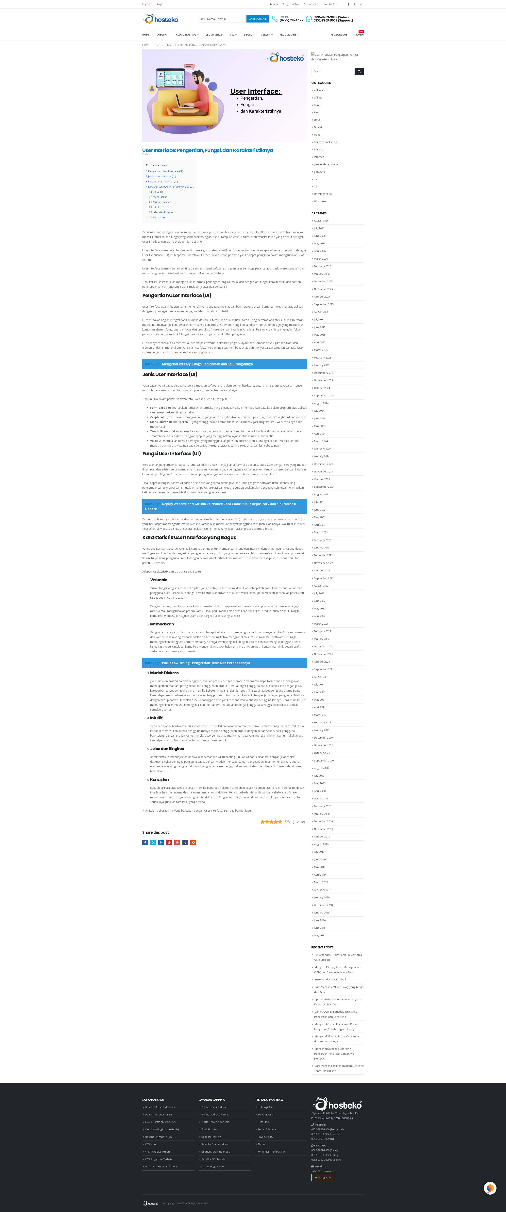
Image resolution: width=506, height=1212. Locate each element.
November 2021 (323, 654)
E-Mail (248, 34)
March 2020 (321, 798)
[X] (354, 4)
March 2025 (321, 350)
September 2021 (324, 669)
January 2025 (321, 365)
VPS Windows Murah (157, 1151)
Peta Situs (264, 1122)
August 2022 (321, 585)
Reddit (193, 842)
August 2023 (321, 494)
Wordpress (321, 201)
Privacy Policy (265, 1137)
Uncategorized (323, 194)
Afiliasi (295, 4)
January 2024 (321, 456)
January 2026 (321, 274)
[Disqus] (224, 909)
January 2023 (321, 547)
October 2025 (322, 296)
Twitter (153, 842)
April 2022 (320, 616)
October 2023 (322, 479)
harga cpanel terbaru (327, 142)
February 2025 (322, 357)
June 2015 (320, 927)
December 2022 (323, 555)
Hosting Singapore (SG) (158, 1137)
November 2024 (323, 380)
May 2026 (319, 243)
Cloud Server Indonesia (215, 1122)
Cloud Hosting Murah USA (160, 1122)
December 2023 (323, 464)
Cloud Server (214, 34)
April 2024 (320, 433)
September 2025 (324, 304)
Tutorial (274, 4)
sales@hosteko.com (323, 1171)
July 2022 (319, 593)
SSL (232, 34)
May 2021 (319, 699)
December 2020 (323, 737)
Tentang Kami (266, 1114)
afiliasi (318, 97)
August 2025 (321, 312)
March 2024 (321, 441)
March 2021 (321, 715)
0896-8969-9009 (320, 1139)
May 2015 (319, 935)
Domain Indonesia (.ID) (158, 1114)
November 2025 (323, 289)
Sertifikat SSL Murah (213, 1159)
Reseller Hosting (211, 1137)
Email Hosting (209, 1129)
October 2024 (322, 388)
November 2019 (323, 829)
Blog (285, 4)
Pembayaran (338, 34)
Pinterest (169, 842)
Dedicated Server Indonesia (161, 1166)
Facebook (145, 842)
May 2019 (319, 867)
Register (146, 4)
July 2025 (319, 319)
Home (146, 34)
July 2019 (319, 851)
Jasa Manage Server (213, 1166)
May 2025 (319, 334)
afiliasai (319, 90)
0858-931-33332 (320, 1134)
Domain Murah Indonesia (160, 1107)
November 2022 (323, 563)
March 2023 (321, 532)
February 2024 (322, 449)
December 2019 (323, 821)
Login (160, 4)
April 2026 (320, 251)
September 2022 (324, 578)
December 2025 (323, 281)
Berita (317, 105)
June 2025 (320, 327)
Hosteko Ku (329, 4)
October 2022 (322, 570)
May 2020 (319, 783)
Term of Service (267, 1129)
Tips (316, 186)
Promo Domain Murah (214, 1107)
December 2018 (323, 905)
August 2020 (321, 768)
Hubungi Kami (266, 1107)
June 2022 (320, 601)
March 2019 (321, 882)
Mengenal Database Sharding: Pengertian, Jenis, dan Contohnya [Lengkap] (334, 1053)
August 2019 (321, 844)
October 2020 (322, 753)
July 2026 (319, 228)
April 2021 (320, 707)
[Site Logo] (160, 19)
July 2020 (319, 775)
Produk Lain (287, 34)
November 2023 (323, 471)
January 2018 (321, 912)
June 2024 (320, 418)
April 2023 (320, 525)
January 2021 (321, 730)
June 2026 (320, 236)
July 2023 (319, 502)
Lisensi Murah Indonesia (215, 1151)
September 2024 (324, 395)
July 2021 (319, 684)
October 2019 (322, 836)
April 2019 (320, 874)
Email (177, 842)
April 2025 (320, 342)
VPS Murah (151, 1144)
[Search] (359, 71)
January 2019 (321, 897)
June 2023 (320, 509)
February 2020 (322, 806)
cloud (317, 120)
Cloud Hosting (186, 34)
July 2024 (319, 410)
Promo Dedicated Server (215, 1114)
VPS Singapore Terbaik (158, 1159)
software (319, 171)
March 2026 (321, 258)
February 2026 (322, 266)
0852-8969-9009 (320, 1129)
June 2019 (320, 859)
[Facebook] (348, 4)
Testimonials (311, 4)
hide (164, 165)
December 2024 (323, 373)
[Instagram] (360, 4)
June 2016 (320, 920)
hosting (318, 149)
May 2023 (319, 517)
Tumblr (185, 842)
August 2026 (321, 220)
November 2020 (323, 745)
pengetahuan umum (326, 164)
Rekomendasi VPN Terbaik (330, 979)
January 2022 (321, 639)
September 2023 (324, 486)
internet (319, 157)
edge (317, 134)
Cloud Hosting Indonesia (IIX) (162, 1129)
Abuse (261, 1144)
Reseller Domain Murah (215, 1144)
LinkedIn (161, 842)
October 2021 (322, 661)
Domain (162, 34)
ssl (315, 179)
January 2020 (321, 814)
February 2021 (322, 722)
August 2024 (321, 403)
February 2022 (322, 631)
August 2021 (321, 677)
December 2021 (323, 646)
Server (265, 34)
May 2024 (319, 426)
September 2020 (324, 760)
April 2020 (320, 791)
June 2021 (320, 692)
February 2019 (322, 890)
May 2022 (319, 608)
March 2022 (321, 623)
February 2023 (322, 540)
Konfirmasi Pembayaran (272, 1151)
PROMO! (359, 33)
